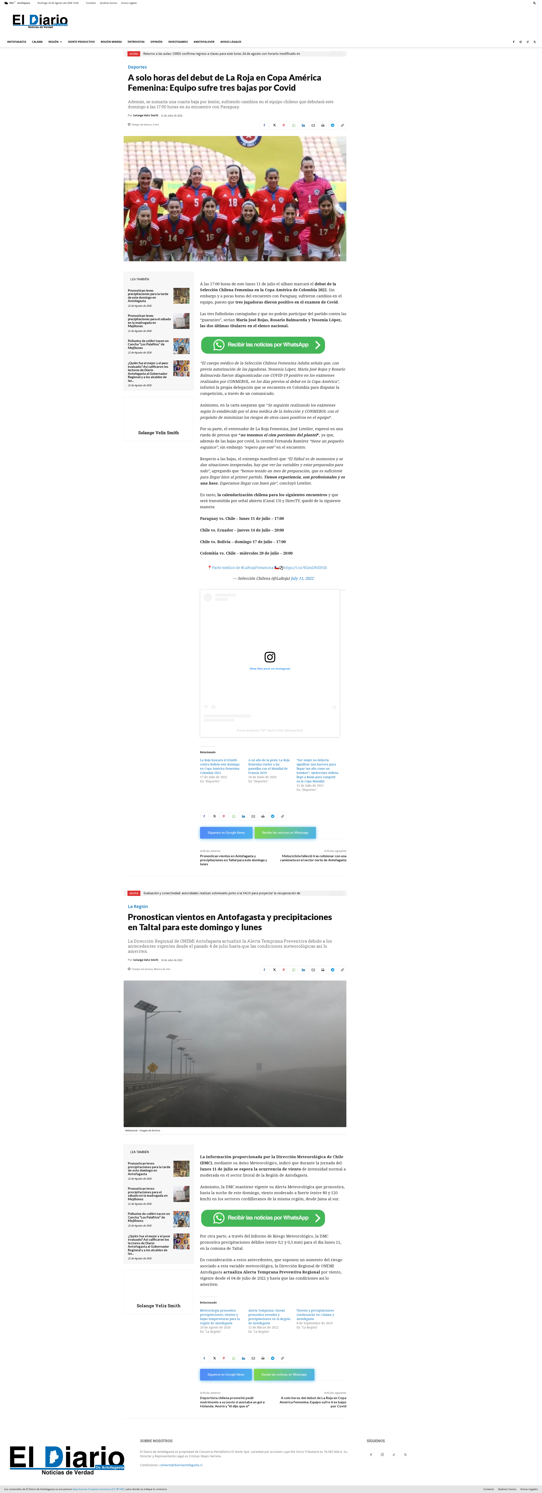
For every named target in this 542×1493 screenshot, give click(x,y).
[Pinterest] (283, 125)
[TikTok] (527, 42)
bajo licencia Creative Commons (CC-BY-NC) (99, 1489)
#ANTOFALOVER (204, 42)
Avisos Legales (129, 2)
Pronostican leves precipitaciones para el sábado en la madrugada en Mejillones (149, 321)
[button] (534, 2)
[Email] (313, 125)
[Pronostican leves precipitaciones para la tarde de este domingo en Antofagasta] (181, 296)
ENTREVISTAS (136, 42)
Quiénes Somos (108, 2)
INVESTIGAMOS (178, 42)
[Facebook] (513, 42)
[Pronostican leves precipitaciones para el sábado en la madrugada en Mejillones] (181, 321)
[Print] (322, 125)
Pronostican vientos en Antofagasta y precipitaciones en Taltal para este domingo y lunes (233, 860)
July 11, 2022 (302, 578)
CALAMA (37, 42)
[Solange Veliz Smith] (158, 414)
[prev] (333, 53)
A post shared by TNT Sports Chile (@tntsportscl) (270, 730)
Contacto (91, 2)
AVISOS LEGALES (230, 42)
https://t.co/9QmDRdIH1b (305, 567)
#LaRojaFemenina (257, 567)
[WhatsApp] (293, 125)
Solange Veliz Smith (145, 115)
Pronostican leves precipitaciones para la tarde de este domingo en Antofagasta (148, 295)
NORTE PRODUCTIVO (81, 42)
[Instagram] (520, 42)
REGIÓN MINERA (111, 42)
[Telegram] (332, 125)
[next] (340, 53)
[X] (534, 42)
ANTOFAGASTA (16, 42)
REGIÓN (53, 42)
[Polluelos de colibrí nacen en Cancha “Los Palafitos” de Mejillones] (181, 346)
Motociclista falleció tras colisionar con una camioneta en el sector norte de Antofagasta (313, 858)
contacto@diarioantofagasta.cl (180, 1465)
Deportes (137, 67)
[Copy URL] (342, 125)
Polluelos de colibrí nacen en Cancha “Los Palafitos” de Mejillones (148, 344)
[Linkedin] (303, 125)
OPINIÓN (156, 42)
